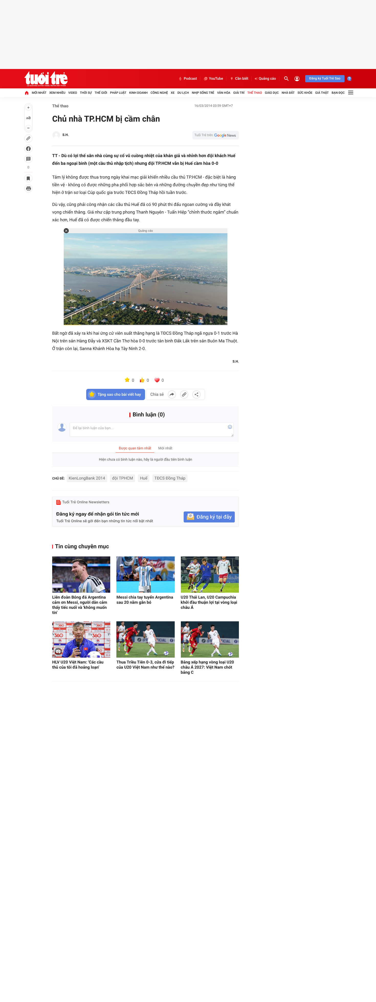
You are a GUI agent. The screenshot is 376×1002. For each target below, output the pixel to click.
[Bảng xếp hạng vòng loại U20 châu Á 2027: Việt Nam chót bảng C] (210, 639)
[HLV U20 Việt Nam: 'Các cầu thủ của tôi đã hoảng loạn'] (81, 639)
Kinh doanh (138, 93)
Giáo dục (272, 93)
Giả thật (322, 93)
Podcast (190, 79)
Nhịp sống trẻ (203, 93)
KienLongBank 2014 (87, 478)
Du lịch (183, 93)
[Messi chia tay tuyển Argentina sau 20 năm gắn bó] (145, 574)
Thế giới (101, 93)
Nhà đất (288, 93)
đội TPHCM (122, 478)
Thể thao (254, 93)
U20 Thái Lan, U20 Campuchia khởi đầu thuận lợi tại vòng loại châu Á (209, 602)
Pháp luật (118, 93)
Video (72, 93)
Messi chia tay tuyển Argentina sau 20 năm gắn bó (144, 600)
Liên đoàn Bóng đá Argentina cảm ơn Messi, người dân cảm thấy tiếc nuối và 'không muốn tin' (79, 605)
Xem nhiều (57, 93)
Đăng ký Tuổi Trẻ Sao (324, 78)
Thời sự (86, 93)
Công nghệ (159, 93)
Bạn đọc (338, 93)
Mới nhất (39, 93)
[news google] (215, 135)
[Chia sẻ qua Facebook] (172, 394)
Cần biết (241, 79)
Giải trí (239, 93)
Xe (172, 93)
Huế (143, 478)
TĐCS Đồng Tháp (169, 478)
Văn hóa (223, 93)
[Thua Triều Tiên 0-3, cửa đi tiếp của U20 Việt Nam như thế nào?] (145, 639)
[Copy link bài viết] (184, 394)
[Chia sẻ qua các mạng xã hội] (196, 394)
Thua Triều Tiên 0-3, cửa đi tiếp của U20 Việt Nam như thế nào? (145, 665)
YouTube (216, 79)
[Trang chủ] (26, 92)
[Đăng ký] (209, 516)
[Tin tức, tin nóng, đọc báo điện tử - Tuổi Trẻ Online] (46, 78)
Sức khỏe (304, 93)
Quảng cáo (267, 79)
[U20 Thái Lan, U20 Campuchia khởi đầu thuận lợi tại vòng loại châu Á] (210, 574)
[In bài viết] (28, 188)
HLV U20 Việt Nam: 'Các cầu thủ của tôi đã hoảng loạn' (77, 665)
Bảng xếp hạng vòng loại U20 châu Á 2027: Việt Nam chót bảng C (207, 667)
